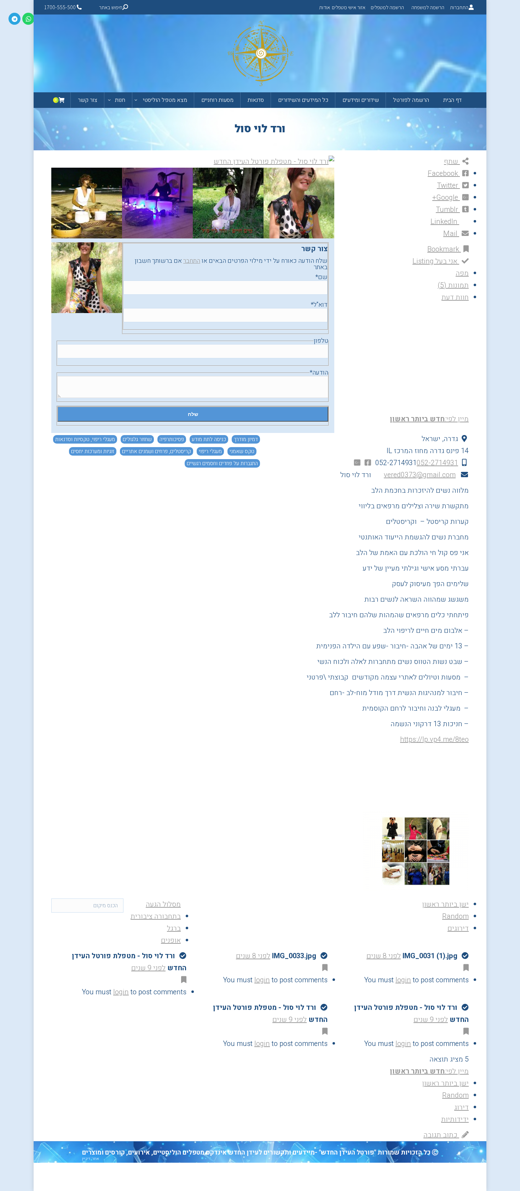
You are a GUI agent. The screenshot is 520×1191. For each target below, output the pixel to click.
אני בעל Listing (435, 261)
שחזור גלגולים (137, 439)
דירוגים (458, 928)
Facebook (444, 173)
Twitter (448, 185)
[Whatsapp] (28, 19)
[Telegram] (14, 19)
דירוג (461, 1107)
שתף (452, 161)
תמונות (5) (453, 285)
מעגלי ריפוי (210, 451)
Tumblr (448, 209)
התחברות (459, 7)
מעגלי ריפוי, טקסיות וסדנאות (85, 439)
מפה (462, 273)
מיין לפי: (429, 419)
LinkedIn (445, 221)
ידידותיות (455, 1119)
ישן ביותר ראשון (445, 904)
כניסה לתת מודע (209, 439)
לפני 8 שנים (383, 956)
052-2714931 (437, 463)
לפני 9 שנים (148, 968)
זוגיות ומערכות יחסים (92, 451)
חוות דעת (455, 297)
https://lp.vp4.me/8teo (434, 739)
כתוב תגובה (441, 1135)
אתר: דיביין (90, 1159)
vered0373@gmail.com (420, 475)
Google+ (446, 197)
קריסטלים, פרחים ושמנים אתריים (156, 451)
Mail (451, 234)
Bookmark (444, 249)
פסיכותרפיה (172, 439)
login (403, 980)
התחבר (191, 261)
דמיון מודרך (246, 439)
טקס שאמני (242, 451)
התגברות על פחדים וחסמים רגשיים (222, 463)
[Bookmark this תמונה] (465, 968)
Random (455, 916)
